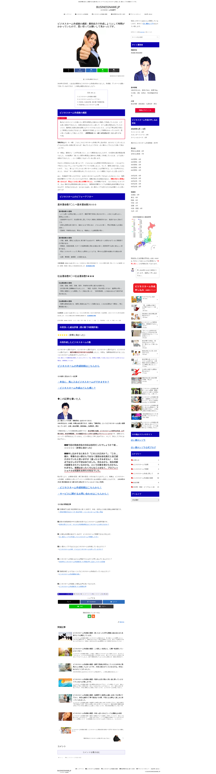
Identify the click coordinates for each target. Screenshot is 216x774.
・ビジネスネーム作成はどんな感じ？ (77, 388)
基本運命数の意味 (90, 266)
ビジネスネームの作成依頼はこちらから (79, 366)
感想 (107, 594)
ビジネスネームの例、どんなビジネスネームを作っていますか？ (81, 549)
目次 (88, 93)
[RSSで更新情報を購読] (93, 616)
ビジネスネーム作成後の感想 (87, 96)
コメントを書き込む (91, 752)
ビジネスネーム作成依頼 (92, 768)
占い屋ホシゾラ (138, 440)
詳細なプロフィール (145, 110)
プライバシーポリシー (143, 768)
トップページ (80, 768)
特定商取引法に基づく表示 (128, 768)
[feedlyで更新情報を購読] (89, 616)
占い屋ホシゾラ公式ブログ (143, 447)
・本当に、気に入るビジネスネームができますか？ (83, 382)
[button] (114, 70)
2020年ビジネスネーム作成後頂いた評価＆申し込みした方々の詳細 (82, 562)
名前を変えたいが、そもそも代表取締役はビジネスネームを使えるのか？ (84, 524)
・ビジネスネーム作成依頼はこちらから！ (80, 487)
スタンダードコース (86, 594)
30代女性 (77, 594)
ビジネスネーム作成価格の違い (69, 574)
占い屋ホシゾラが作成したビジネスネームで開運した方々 (79, 537)
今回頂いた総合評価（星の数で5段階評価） (92, 102)
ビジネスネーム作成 (98, 594)
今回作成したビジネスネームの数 (89, 104)
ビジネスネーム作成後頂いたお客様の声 (72, 586)
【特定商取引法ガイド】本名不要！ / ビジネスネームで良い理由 (81, 512)
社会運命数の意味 (91, 315)
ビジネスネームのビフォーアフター (89, 99)
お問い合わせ (155, 768)
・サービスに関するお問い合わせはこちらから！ (83, 493)
